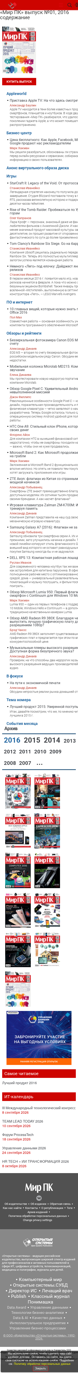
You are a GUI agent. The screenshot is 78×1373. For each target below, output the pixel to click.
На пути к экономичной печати (35, 683)
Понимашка (40, 1302)
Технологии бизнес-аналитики (37, 1312)
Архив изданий (38, 1212)
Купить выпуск (19, 81)
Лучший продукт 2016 (19, 1082)
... (39, 762)
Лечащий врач (57, 1290)
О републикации (52, 1208)
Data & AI (20, 1318)
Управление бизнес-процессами (37, 1328)
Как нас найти (12, 1208)
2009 (55, 752)
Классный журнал (50, 1296)
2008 (10, 763)
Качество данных (47, 1318)
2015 (33, 740)
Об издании (38, 1203)
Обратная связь (60, 1203)
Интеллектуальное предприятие (38, 1323)
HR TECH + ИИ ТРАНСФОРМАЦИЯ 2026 (35, 1161)
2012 (10, 752)
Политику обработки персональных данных (42, 1363)
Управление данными (49, 1307)
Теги (70, 1208)
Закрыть (40, 1368)
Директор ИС (23, 1290)
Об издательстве (16, 1203)
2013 (70, 741)
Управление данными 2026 (24, 1147)
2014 (53, 740)
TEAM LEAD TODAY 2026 (22, 1121)
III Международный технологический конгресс (39, 1107)
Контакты (31, 1208)
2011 (25, 752)
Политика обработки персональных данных (37, 1216)
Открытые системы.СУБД (40, 1285)
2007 (25, 763)
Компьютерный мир (40, 1279)
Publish (18, 1296)
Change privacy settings (37, 1220)
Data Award (16, 1307)
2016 (13, 740)
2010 (41, 752)
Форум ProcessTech (18, 1134)
